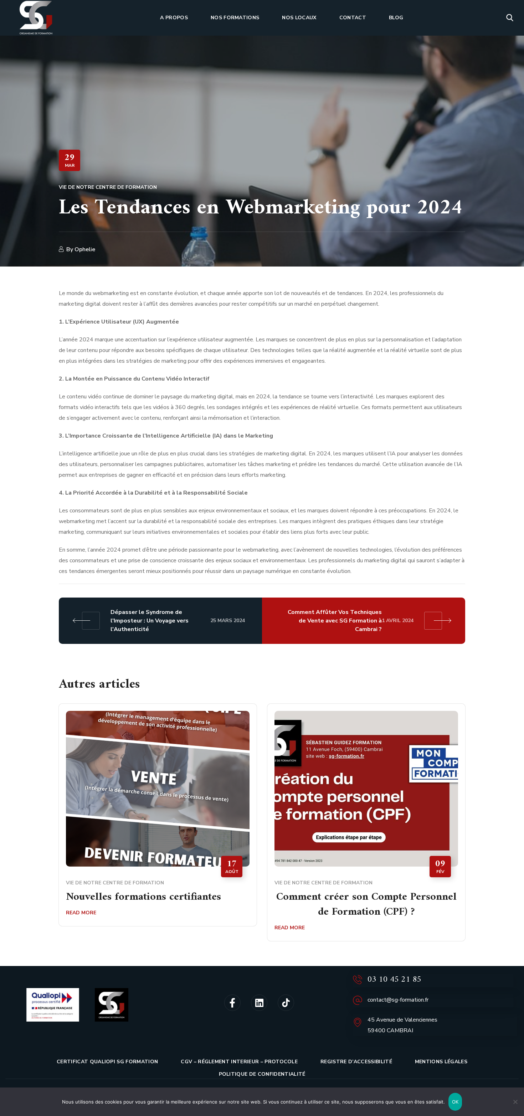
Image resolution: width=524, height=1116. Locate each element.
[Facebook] (232, 1002)
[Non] (515, 1101)
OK (455, 1102)
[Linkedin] (259, 1002)
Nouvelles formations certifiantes (143, 897)
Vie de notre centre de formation (108, 187)
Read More (81, 912)
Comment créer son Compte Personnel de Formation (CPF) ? (366, 905)
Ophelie (85, 249)
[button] (509, 18)
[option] (157, 820)
